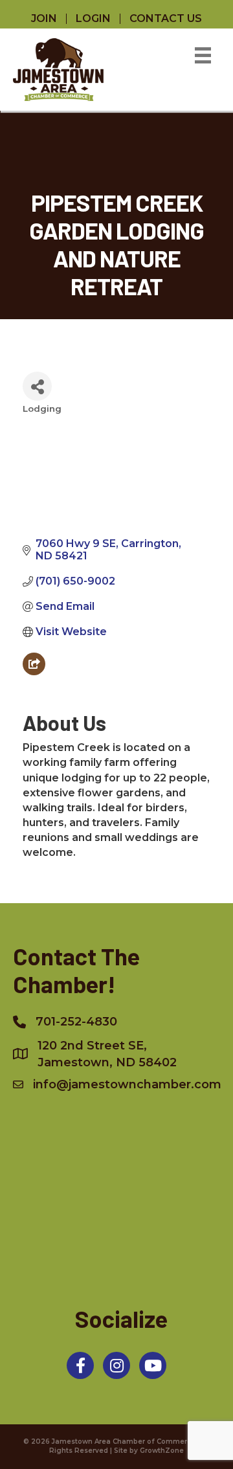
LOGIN (93, 19)
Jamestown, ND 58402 (107, 1054)
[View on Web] (34, 672)
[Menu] (203, 55)
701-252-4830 (76, 1022)
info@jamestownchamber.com (127, 1084)
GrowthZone (162, 1450)
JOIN (44, 19)
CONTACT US (165, 19)
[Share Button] (37, 386)
